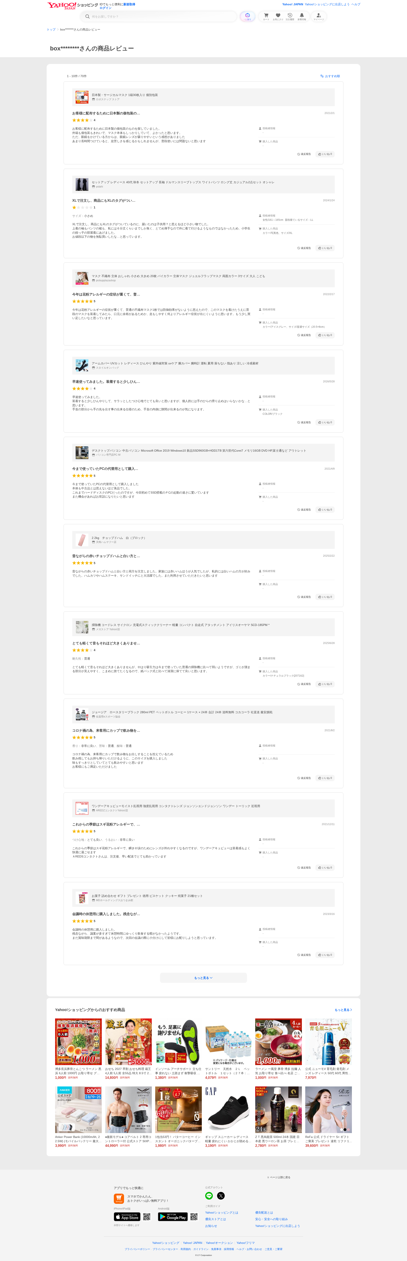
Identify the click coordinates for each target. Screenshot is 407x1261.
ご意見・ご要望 (273, 1249)
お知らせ (211, 1226)
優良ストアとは (215, 1219)
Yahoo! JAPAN (292, 4)
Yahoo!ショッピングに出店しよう (327, 4)
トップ (51, 29)
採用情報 (229, 1249)
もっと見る (342, 1009)
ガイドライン (201, 1249)
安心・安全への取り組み (271, 1219)
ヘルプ (355, 4)
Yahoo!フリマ (246, 1242)
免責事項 (216, 1249)
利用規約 (186, 1249)
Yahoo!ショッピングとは (221, 1212)
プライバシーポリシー (137, 1249)
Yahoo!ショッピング (165, 1242)
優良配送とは (264, 1212)
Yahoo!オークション (219, 1242)
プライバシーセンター (165, 1249)
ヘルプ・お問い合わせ (249, 1249)
